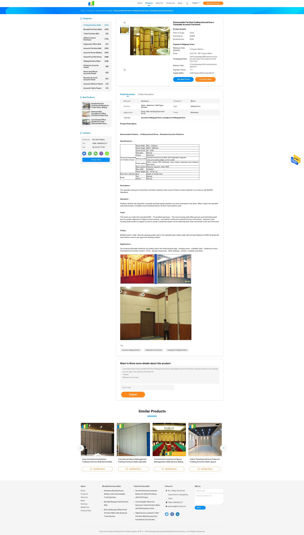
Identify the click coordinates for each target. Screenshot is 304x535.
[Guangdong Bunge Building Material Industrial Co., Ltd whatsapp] (90, 153)
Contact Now (96, 160)
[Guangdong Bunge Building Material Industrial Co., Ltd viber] (101, 153)
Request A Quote (213, 3)
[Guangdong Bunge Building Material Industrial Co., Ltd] (91, 3)
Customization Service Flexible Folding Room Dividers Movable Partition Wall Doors (96, 462)
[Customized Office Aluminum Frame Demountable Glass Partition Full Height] (86, 122)
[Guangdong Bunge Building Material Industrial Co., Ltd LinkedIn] (178, 514)
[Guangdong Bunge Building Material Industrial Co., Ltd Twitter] (167, 514)
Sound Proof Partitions (96, 57)
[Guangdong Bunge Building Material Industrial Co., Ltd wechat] (95, 153)
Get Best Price (183, 79)
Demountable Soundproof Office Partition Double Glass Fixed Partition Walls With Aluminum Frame (100, 113)
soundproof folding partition (177, 350)
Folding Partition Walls (96, 25)
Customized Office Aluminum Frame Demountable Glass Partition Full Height (99, 121)
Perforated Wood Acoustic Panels (96, 72)
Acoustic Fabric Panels (96, 88)
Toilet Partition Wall (96, 34)
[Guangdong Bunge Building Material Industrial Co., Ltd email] (84, 153)
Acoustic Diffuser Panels (96, 84)
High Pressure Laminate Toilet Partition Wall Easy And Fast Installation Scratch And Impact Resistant (147, 516)
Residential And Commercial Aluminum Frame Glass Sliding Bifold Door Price (100, 105)
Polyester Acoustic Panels (96, 66)
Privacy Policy (86, 511)
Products (84, 494)
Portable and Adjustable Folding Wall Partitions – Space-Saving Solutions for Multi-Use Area (168, 462)
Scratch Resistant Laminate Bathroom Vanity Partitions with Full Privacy (146, 494)
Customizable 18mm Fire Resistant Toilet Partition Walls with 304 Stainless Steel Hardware (147, 505)
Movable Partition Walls (96, 29)
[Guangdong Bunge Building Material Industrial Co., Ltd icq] (107, 153)
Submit (133, 394)
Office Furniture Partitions (96, 39)
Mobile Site (85, 507)
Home (83, 491)
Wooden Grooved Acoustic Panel (96, 79)
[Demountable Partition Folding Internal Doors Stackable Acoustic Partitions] (150, 41)
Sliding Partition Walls (96, 61)
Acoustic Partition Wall (96, 48)
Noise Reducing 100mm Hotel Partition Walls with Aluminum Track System (115, 513)
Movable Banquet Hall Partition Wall (116, 503)
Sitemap (84, 504)
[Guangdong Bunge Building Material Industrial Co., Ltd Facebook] (172, 514)
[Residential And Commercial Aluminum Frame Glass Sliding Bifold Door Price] (86, 106)
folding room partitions (154, 350)
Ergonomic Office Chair (96, 44)
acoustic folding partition (131, 350)
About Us (84, 497)
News (83, 501)
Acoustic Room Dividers (96, 53)
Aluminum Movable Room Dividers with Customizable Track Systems (114, 494)
